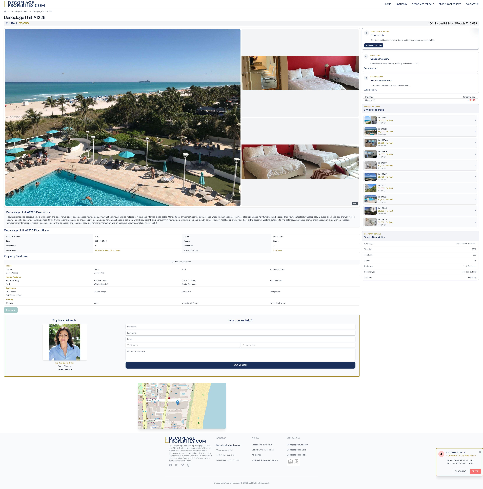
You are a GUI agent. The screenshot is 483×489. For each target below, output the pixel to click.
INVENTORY (401, 4)
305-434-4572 (263, 449)
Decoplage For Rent (19, 11)
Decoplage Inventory (297, 444)
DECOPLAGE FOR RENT (450, 4)
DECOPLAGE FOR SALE (423, 4)
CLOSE (475, 471)
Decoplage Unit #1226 (42, 11)
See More (10, 310)
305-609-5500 (262, 444)
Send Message (240, 365)
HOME (388, 4)
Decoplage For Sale (296, 449)
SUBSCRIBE (460, 471)
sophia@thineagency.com (265, 460)
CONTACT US (472, 4)
